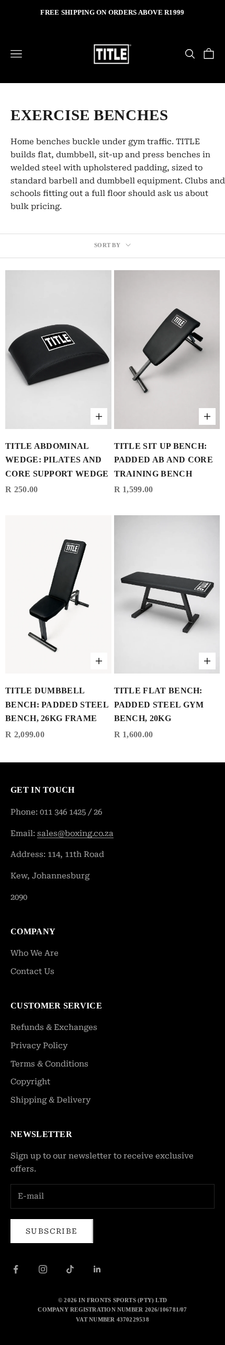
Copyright (30, 1081)
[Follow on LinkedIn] (97, 1269)
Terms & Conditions (49, 1064)
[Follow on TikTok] (70, 1269)
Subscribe (52, 1231)
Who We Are (34, 953)
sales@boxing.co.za (75, 833)
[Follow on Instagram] (43, 1269)
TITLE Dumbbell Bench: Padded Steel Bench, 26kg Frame (56, 704)
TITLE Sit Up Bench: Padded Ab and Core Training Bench (163, 460)
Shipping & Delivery (50, 1100)
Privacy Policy (39, 1045)
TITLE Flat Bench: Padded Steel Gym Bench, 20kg (159, 704)
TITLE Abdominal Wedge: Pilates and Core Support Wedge (57, 460)
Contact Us (32, 971)
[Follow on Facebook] (15, 1269)
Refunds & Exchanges (53, 1027)
